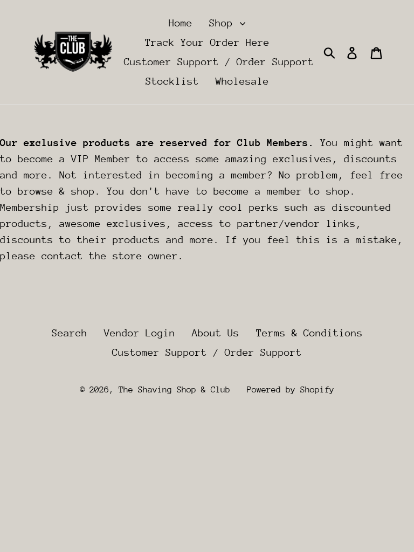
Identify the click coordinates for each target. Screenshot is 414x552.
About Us (215, 333)
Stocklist (172, 81)
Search (69, 333)
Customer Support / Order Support (219, 61)
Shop (224, 23)
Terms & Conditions (309, 333)
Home (180, 23)
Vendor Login (139, 333)
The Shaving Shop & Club (174, 390)
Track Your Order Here (207, 42)
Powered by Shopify (290, 390)
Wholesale (242, 81)
